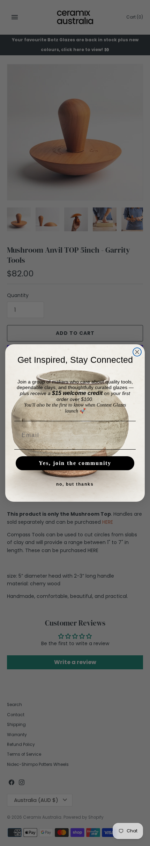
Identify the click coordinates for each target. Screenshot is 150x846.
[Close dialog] (137, 352)
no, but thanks (75, 484)
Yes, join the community (75, 463)
